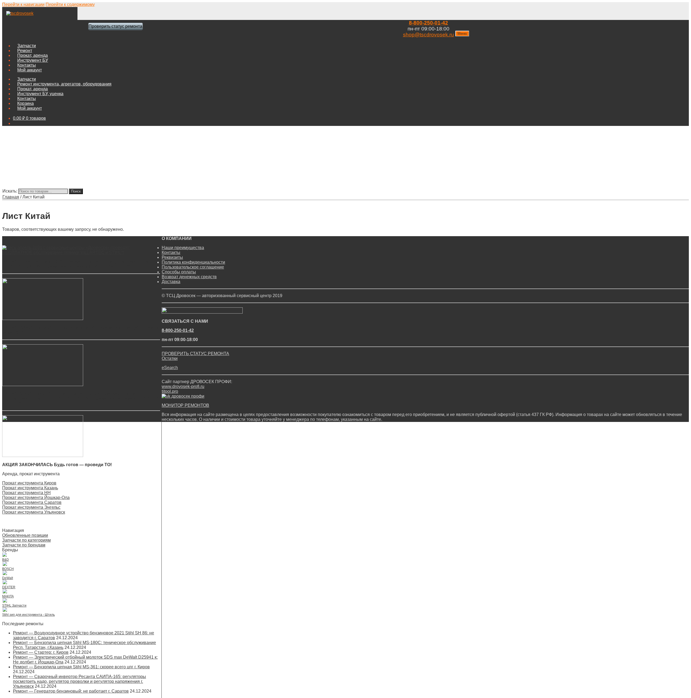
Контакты (26, 65)
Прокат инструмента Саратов (32, 502)
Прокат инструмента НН (26, 492)
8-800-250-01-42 (428, 23)
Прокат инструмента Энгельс (31, 507)
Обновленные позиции (25, 535)
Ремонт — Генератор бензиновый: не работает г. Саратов (71, 691)
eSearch (170, 367)
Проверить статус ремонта (115, 26)
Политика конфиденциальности (193, 262)
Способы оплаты (179, 272)
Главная (10, 197)
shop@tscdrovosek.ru (428, 34)
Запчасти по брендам (23, 545)
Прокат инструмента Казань (30, 488)
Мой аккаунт (29, 70)
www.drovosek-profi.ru (183, 386)
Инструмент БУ (32, 60)
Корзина (25, 103)
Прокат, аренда (32, 55)
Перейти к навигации (23, 4)
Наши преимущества (183, 247)
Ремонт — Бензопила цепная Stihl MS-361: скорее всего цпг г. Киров (81, 667)
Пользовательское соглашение (193, 267)
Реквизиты (172, 257)
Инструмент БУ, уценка (40, 93)
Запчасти (26, 45)
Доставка (171, 281)
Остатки (170, 358)
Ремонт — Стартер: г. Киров (41, 652)
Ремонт (24, 50)
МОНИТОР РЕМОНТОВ (185, 405)
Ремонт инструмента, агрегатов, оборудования (64, 84)
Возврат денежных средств (189, 276)
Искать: (9, 191)
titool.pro (170, 391)
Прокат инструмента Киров (29, 483)
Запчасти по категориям (26, 540)
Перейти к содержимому (70, 4)
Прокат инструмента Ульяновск (33, 512)
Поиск (76, 191)
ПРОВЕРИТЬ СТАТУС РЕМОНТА (195, 353)
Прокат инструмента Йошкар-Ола (36, 497)
